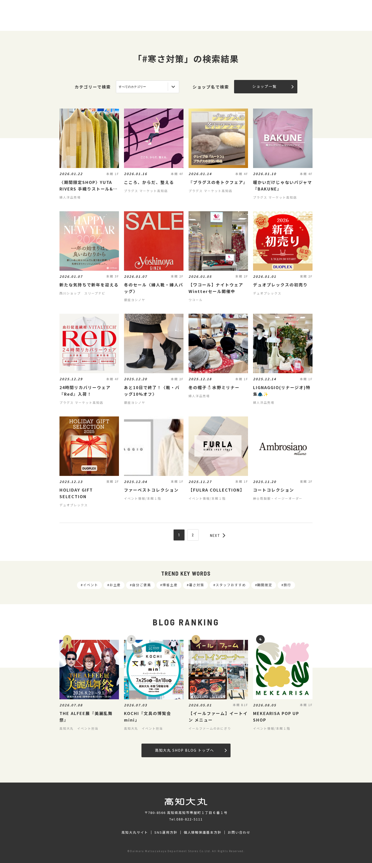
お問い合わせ (239, 832)
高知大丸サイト (134, 832)
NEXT (215, 535)
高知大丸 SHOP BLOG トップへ (184, 750)
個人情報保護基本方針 (203, 832)
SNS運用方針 (165, 832)
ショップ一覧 (264, 86)
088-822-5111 (189, 819)
